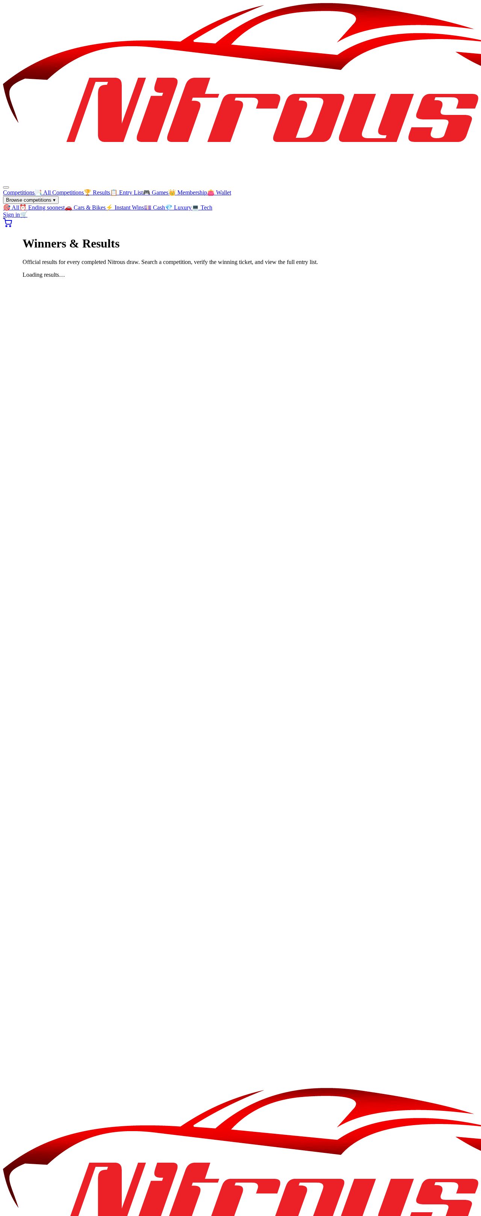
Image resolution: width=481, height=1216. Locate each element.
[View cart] (7, 225)
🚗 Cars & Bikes (85, 207)
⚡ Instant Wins (125, 207)
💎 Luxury (178, 207)
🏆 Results (97, 192)
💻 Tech (202, 207)
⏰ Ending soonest (42, 207)
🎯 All (11, 207)
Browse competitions (31, 200)
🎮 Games (155, 192)
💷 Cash (154, 207)
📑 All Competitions (59, 192)
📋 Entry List (126, 192)
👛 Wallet (219, 192)
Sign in (11, 214)
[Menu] (6, 187)
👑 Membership (187, 192)
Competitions (19, 192)
